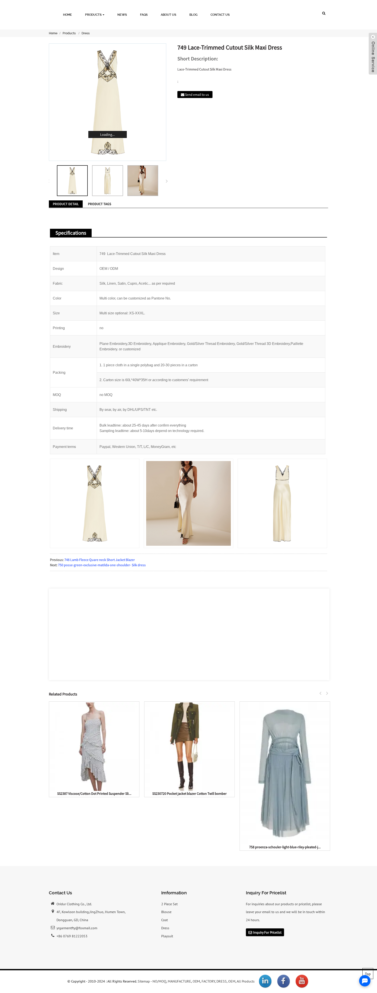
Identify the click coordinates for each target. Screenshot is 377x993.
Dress (86, 33)
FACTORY (208, 981)
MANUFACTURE (179, 981)
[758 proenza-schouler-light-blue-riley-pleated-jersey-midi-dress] (285, 773)
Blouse (166, 912)
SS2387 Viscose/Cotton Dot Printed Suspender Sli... (94, 793)
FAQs (144, 14)
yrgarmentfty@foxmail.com (77, 928)
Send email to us (197, 94)
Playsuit (167, 936)
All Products (246, 981)
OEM (231, 981)
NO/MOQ (159, 981)
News (122, 14)
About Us (168, 14)
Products (93, 14)
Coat (164, 920)
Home (67, 14)
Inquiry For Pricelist (267, 932)
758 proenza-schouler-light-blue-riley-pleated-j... (285, 847)
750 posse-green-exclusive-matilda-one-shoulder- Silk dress (102, 565)
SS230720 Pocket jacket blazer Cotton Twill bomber (189, 793)
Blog (193, 14)
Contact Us (220, 14)
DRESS (221, 981)
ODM (196, 981)
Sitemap (144, 981)
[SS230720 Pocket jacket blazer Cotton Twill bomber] (189, 746)
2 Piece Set (169, 904)
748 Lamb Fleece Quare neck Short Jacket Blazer (99, 560)
